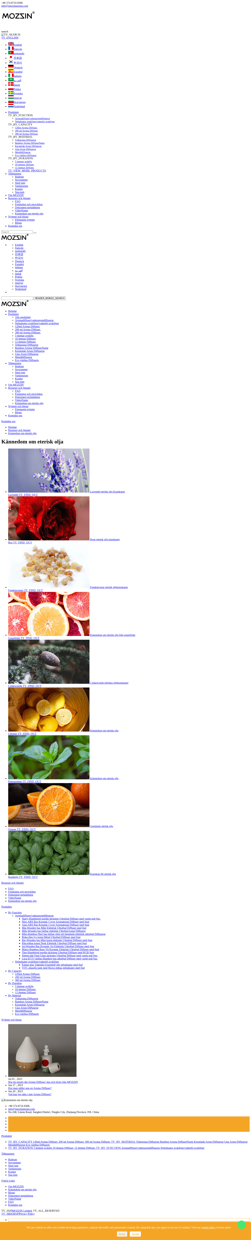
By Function (15, 912)
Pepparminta (15, 781)
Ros (10, 542)
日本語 (18, 57)
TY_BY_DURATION (21, 1147)
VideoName (21, 210)
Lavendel (13, 494)
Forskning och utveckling (29, 204)
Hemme (12, 311)
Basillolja (13, 877)
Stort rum (20, 182)
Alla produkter (23, 317)
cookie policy (208, 1227)
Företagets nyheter (25, 219)
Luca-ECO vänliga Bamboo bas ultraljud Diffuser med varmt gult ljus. (60, 958)
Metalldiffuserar (23, 152)
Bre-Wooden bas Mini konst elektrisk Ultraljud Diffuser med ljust (57, 940)
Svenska (18, 93)
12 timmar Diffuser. (24, 167)
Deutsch (18, 67)
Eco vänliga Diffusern (25, 155)
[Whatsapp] (241, 1225)
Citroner (13, 733)
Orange (12, 829)
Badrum (19, 176)
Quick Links (8, 1180)
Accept (135, 1233)
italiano (18, 76)
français (18, 49)
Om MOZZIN (16, 195)
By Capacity (15, 970)
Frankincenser (16, 590)
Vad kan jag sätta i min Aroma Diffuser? (29, 1094)
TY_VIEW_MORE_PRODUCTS (27, 170)
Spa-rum (19, 192)
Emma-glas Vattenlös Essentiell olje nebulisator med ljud (52, 964)
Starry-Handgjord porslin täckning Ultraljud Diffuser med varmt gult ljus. (61, 918)
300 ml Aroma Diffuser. (26, 134)
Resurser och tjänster (19, 198)
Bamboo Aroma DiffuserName (30, 143)
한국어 (18, 62)
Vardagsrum (21, 186)
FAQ (17, 201)
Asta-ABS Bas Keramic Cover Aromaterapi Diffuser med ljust (55, 924)
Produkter (13, 112)
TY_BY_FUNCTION (108, 1147)
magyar (18, 97)
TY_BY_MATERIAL (123, 1141)
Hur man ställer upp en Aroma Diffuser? (30, 1088)
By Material (14, 995)
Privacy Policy (27, 1213)
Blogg (18, 222)
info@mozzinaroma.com (14, 5)
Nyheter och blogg (18, 216)
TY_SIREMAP (9, 1213)
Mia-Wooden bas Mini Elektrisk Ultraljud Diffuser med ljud (54, 927)
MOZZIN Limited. (22, 1210)
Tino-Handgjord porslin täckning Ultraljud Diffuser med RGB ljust (58, 952)
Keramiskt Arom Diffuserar (28, 146)
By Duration (15, 983)
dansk (17, 84)
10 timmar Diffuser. (24, 164)
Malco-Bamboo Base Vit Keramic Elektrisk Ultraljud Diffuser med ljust (60, 949)
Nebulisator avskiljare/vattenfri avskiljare (35, 121)
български (20, 102)
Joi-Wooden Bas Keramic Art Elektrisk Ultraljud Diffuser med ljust (58, 946)
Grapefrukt (14, 638)
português (19, 53)
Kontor (19, 189)
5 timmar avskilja (23, 161)
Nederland (19, 106)
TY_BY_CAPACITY (20, 1141)
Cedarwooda (15, 685)
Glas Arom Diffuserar (25, 149)
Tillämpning (14, 173)
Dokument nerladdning (27, 207)
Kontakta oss (15, 225)
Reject (122, 1233)
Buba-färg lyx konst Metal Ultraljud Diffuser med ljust (51, 937)
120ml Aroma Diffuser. (26, 127)
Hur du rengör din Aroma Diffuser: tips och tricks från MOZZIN (43, 1082)
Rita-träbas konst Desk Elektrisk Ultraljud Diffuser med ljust (54, 943)
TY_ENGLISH (9, 37)
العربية (17, 80)
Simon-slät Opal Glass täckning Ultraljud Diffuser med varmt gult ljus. (60, 955)
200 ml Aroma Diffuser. (26, 131)
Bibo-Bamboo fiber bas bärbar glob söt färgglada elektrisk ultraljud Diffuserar (64, 934)
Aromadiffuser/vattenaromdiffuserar (32, 118)
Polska (17, 89)
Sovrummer (21, 179)
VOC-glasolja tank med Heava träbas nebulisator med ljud (53, 967)
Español (18, 71)
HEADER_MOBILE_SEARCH (49, 298)
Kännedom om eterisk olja (29, 213)
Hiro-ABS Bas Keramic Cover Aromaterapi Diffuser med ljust (55, 921)
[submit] (35, 232)
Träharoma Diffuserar (25, 140)
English (18, 44)
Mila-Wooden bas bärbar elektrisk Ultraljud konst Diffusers (54, 931)
